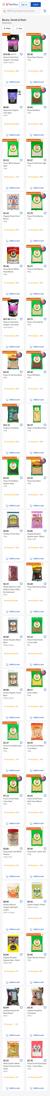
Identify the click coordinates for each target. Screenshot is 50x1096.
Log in (35, 4)
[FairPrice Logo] (12, 4)
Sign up (24, 4)
